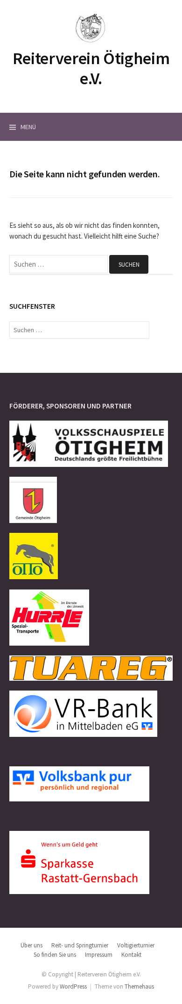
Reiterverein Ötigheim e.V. (91, 68)
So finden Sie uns (55, 955)
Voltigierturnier (135, 945)
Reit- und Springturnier (79, 945)
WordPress (73, 986)
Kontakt (131, 955)
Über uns (31, 945)
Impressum (98, 955)
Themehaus (139, 986)
